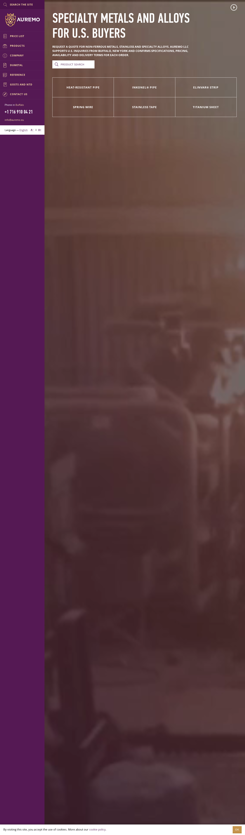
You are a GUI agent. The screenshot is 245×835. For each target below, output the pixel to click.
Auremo (22, 20)
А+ (39, 130)
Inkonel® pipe (144, 87)
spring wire (83, 107)
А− (32, 130)
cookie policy (97, 829)
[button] (233, 7)
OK (237, 829)
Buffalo (20, 104)
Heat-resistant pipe (83, 87)
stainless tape (144, 107)
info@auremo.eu (14, 119)
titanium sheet (206, 107)
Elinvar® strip (205, 87)
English (24, 130)
